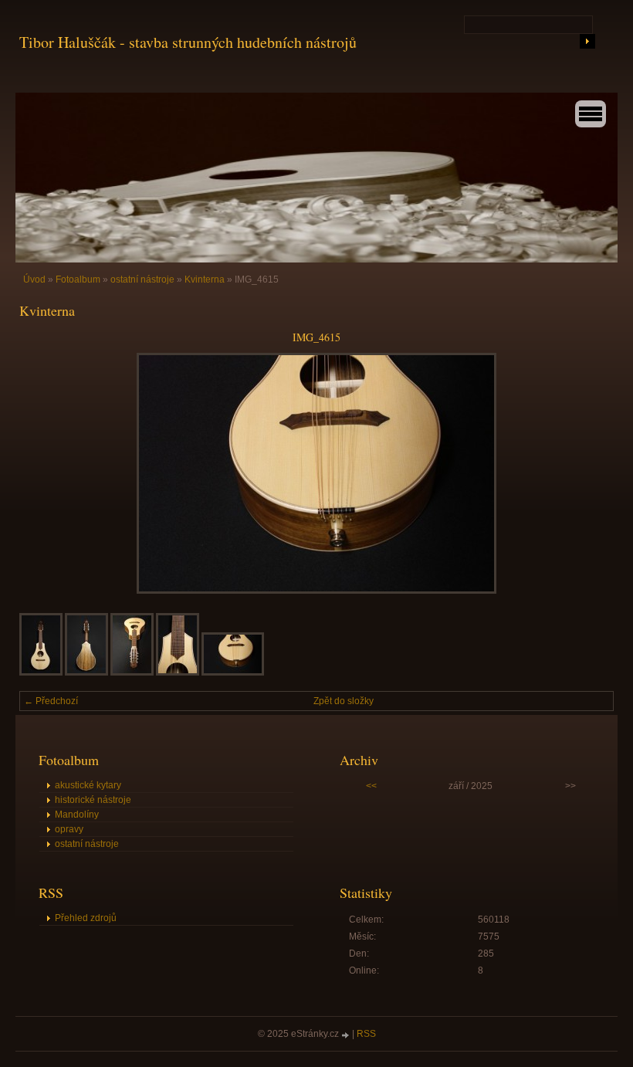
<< (371, 786)
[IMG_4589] (41, 672)
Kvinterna (204, 279)
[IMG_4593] (86, 672)
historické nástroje (93, 799)
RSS (366, 1033)
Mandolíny (77, 814)
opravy (69, 829)
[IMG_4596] (132, 672)
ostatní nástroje (142, 279)
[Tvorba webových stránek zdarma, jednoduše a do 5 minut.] (346, 1034)
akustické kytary (88, 785)
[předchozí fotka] (44, 473)
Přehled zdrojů (86, 918)
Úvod (34, 279)
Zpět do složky (343, 701)
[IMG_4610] (177, 672)
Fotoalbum (78, 279)
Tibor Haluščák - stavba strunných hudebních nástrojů (188, 42)
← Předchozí (51, 701)
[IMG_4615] (232, 672)
